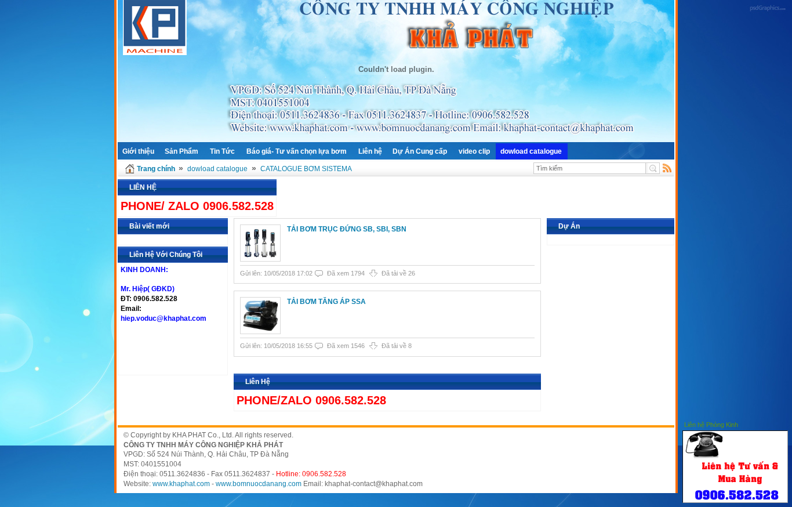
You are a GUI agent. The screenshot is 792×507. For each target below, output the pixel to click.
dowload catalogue (531, 151)
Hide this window (762, 423)
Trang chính (156, 169)
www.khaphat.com (181, 484)
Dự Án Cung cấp (420, 151)
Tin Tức (222, 151)
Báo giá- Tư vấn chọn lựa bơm (296, 151)
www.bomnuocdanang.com (258, 484)
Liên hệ (370, 151)
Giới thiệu (138, 151)
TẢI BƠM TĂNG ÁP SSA (326, 302)
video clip (474, 151)
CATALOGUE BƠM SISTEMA (306, 169)
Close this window (780, 423)
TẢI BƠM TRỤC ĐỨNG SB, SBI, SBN (346, 229)
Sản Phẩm (181, 151)
